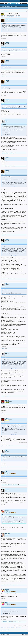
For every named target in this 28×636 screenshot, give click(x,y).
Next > (19, 627)
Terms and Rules (25, 634)
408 (16, 627)
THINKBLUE (11, 153)
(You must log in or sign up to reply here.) (20, 625)
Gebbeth (7, 19)
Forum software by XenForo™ (5, 634)
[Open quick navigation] (26, 11)
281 (12, 627)
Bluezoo (7, 400)
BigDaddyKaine (7, 621)
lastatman (3, 153)
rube (6, 120)
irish (6, 471)
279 (9, 627)
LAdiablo (7, 42)
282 (13, 627)
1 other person (14, 484)
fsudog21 (6, 484)
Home (3, 6)
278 (7, 627)
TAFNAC (7, 510)
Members (16, 6)
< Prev (2, 627)
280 (10, 627)
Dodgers (7, 6)
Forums (12, 6)
